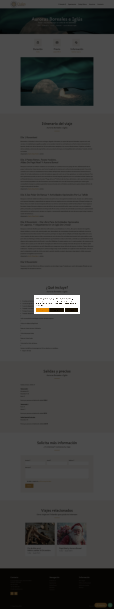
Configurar (57, 310)
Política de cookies (46, 302)
